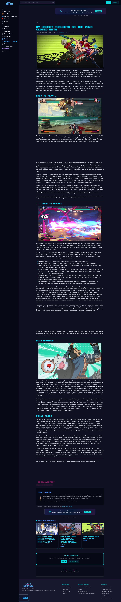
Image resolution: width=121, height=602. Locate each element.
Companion (7, 31)
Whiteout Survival (10, 16)
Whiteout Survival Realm (84, 587)
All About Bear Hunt (83, 591)
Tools (6, 28)
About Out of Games (106, 587)
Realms (6, 21)
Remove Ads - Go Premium (81, 15)
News (5, 23)
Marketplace (9, 46)
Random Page (8, 33)
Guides (80, 589)
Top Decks (65, 589)
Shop (5, 43)
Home (5, 8)
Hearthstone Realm (67, 587)
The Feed (7, 11)
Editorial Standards (106, 589)
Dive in (25, 597)
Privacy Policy (105, 593)
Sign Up (115, 2)
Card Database (66, 591)
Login (108, 2)
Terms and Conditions (106, 591)
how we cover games (67, 506)
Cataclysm (64, 593)
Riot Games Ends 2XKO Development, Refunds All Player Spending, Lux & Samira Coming (46, 539)
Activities (7, 36)
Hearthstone (8, 13)
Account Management (107, 598)
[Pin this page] (37, 23)
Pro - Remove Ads (106, 595)
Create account (73, 561)
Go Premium (98, 11)
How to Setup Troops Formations (86, 593)
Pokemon (6, 18)
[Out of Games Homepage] (28, 584)
